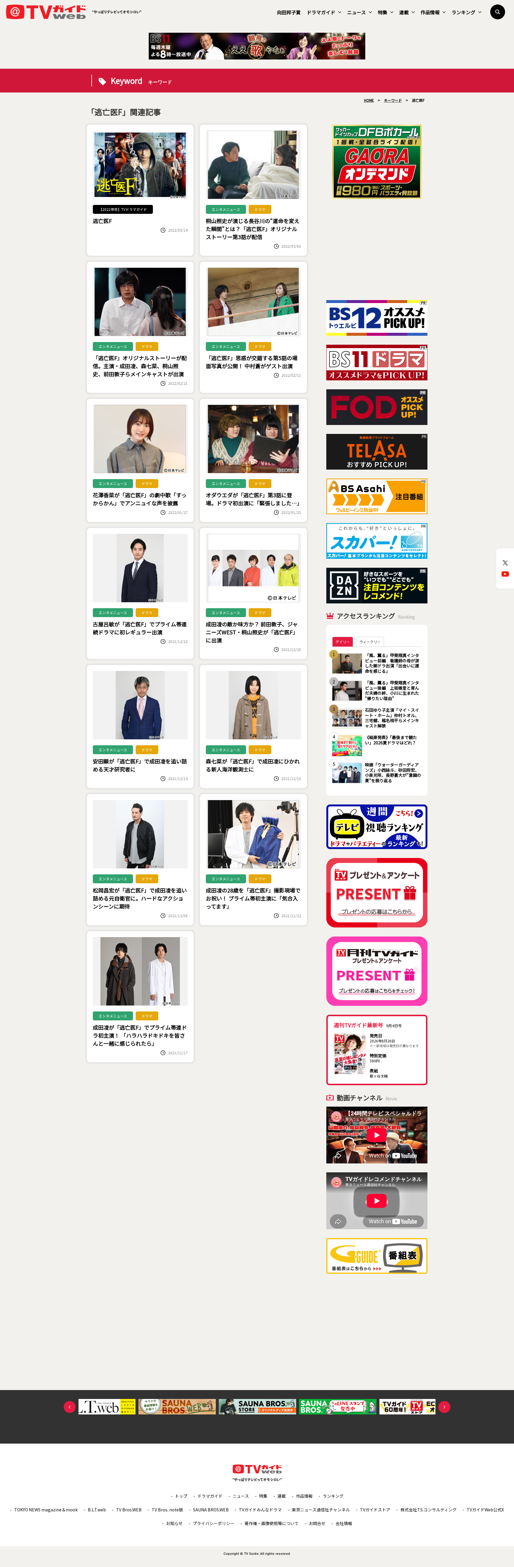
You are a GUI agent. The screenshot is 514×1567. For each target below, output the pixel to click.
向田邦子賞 (289, 12)
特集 (382, 12)
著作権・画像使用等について (272, 1523)
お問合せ (317, 1523)
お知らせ (174, 1523)
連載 (404, 12)
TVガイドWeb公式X (485, 1510)
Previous (70, 1407)
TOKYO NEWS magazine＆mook (46, 1510)
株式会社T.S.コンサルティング (428, 1510)
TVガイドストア (375, 1510)
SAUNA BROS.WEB (211, 1510)
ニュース (356, 12)
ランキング (463, 12)
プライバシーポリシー (213, 1523)
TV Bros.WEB (129, 1510)
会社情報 (344, 1523)
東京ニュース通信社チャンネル (321, 1510)
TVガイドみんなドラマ (260, 1510)
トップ (181, 1496)
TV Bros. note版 (167, 1510)
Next (444, 1407)
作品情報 (430, 12)
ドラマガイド (321, 12)
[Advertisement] (376, 249)
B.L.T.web (97, 1510)
